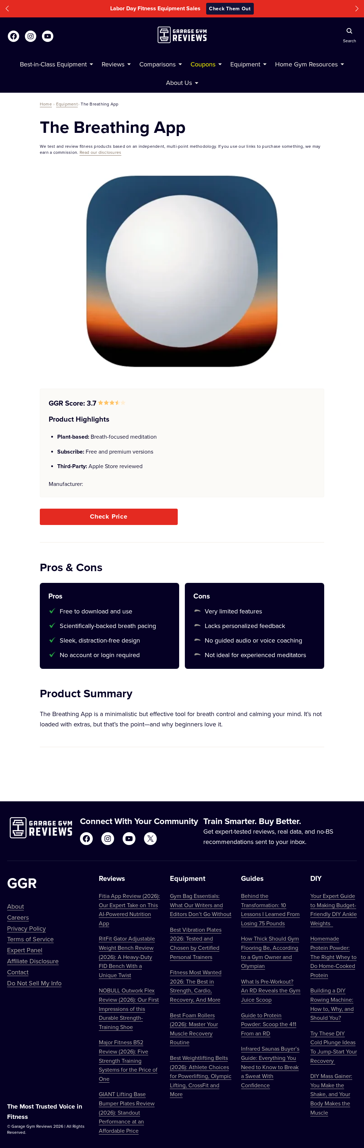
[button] (7, 9)
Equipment (67, 104)
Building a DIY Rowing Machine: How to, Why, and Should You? (332, 1004)
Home (46, 104)
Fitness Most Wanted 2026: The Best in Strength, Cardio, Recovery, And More (195, 985)
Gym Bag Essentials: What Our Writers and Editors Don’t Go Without (200, 905)
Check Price (109, 516)
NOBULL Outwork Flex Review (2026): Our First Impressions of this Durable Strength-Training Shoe (129, 1008)
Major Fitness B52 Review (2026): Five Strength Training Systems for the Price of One (128, 1060)
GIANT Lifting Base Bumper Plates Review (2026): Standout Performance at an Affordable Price (127, 1112)
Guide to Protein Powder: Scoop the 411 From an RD (268, 1024)
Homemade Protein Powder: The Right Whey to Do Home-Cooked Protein (333, 957)
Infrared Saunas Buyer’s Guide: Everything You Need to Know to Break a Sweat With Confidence (270, 1067)
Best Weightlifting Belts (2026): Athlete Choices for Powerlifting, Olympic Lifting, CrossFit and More (200, 1076)
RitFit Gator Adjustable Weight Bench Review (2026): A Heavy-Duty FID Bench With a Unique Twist (127, 957)
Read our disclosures (101, 152)
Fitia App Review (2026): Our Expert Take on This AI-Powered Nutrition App (129, 909)
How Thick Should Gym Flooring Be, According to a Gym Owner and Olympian (270, 952)
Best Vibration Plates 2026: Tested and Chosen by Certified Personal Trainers (195, 943)
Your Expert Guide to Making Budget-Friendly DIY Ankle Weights (333, 909)
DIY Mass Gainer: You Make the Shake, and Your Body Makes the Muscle (331, 1094)
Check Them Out (230, 8)
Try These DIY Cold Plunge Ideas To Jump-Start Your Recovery (333, 1047)
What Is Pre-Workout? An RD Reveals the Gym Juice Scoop (270, 990)
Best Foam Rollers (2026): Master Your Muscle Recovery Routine (194, 1028)
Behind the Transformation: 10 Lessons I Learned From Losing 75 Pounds (270, 909)
